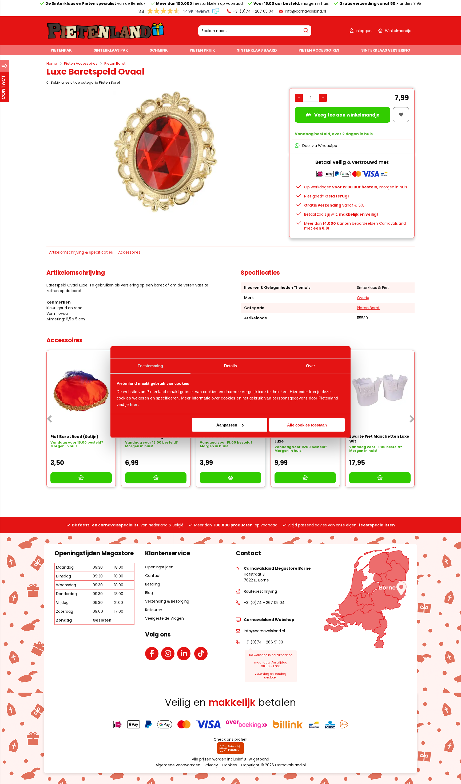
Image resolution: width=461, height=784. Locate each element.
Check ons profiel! (230, 739)
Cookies (229, 765)
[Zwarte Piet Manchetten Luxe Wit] (379, 390)
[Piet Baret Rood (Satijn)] (81, 390)
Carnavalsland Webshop (269, 619)
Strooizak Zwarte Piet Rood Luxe (302, 439)
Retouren (153, 609)
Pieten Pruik (202, 50)
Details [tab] (230, 365)
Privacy (211, 765)
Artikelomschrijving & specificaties (81, 252)
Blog (149, 592)
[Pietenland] (105, 38)
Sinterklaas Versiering (385, 50)
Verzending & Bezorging (167, 601)
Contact (153, 575)
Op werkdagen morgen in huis (355, 187)
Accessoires (129, 252)
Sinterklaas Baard (257, 50)
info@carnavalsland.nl (305, 11)
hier (134, 404)
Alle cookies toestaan (307, 424)
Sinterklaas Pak (111, 50)
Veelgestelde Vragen (164, 618)
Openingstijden (159, 567)
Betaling (152, 584)
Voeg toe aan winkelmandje (346, 115)
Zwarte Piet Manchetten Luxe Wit (379, 439)
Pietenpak (61, 50)
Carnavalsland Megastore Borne (277, 568)
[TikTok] (202, 654)
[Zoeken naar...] (306, 30)
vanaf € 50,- (335, 205)
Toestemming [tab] (150, 365)
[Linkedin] (185, 654)
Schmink (159, 50)
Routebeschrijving (260, 591)
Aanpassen (226, 424)
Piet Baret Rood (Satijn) (74, 436)
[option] (165, 152)
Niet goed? (326, 196)
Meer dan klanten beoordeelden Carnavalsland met (355, 226)
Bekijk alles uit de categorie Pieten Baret (85, 82)
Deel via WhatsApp (319, 145)
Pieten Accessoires (319, 50)
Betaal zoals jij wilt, (341, 214)
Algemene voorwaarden (178, 765)
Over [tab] (310, 365)
